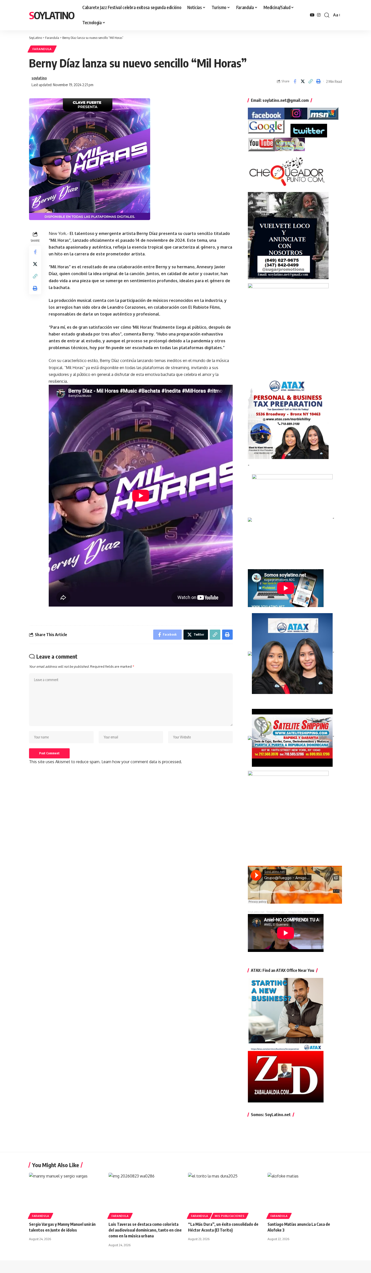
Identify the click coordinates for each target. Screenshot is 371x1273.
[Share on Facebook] (294, 81)
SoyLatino (51, 15)
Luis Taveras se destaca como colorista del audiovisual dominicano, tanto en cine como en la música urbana (145, 1230)
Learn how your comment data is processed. (141, 761)
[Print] (318, 81)
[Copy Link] (310, 81)
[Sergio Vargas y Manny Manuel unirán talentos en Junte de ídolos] (66, 1195)
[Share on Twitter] (302, 81)
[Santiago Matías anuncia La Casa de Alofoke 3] (305, 1195)
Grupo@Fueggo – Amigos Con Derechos (290, 911)
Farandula (42, 49)
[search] (326, 15)
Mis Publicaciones (229, 1215)
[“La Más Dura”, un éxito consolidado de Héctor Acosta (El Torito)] (225, 1195)
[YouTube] (312, 15)
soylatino (39, 78)
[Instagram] (319, 15)
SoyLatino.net (256, 911)
